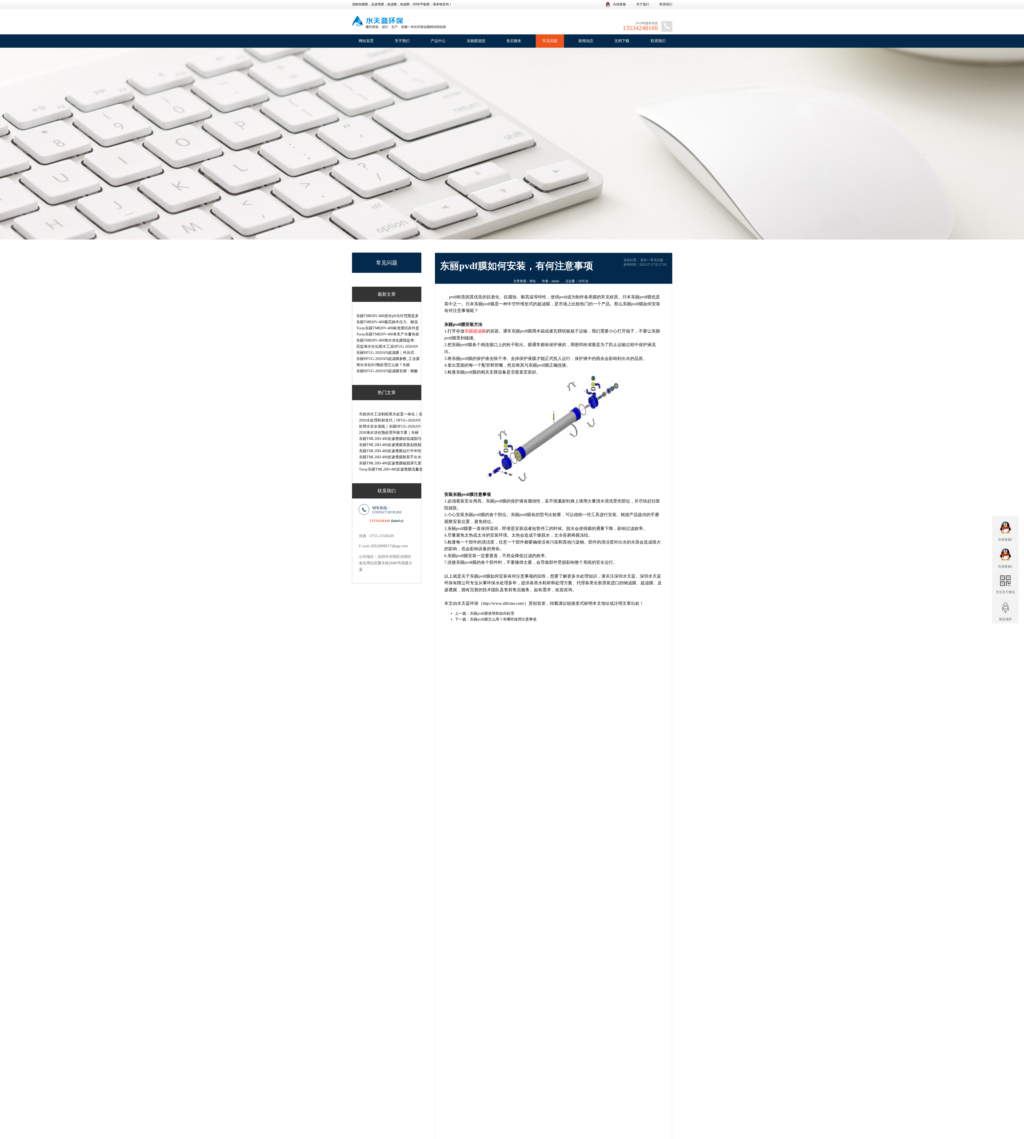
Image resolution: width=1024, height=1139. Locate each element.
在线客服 (619, 4)
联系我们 (665, 4)
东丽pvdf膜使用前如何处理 (492, 613)
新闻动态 (585, 41)
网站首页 (366, 41)
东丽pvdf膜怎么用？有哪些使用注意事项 (503, 619)
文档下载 (621, 41)
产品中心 (438, 41)
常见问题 (549, 41)
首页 (643, 260)
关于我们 (642, 4)
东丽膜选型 (476, 41)
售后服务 (513, 41)
